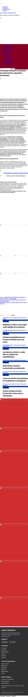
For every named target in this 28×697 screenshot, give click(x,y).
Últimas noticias (5, 683)
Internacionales (6, 9)
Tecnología (8, 61)
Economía (7, 55)
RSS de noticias (5, 681)
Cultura (3, 673)
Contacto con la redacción (7, 679)
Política (7, 53)
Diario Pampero (3, 13)
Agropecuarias (8, 60)
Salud (6, 57)
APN (11, 297)
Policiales (7, 56)
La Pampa (5, 6)
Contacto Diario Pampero (9, 64)
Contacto (5, 10)
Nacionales (5, 8)
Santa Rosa (8, 46)
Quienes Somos (6, 62)
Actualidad (5, 52)
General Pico (8, 47)
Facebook (4, 642)
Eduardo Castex (9, 48)
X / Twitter (12, 642)
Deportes (3, 657)
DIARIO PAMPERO (8, 630)
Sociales (7, 58)
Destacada (15, 297)
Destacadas (21, 297)
